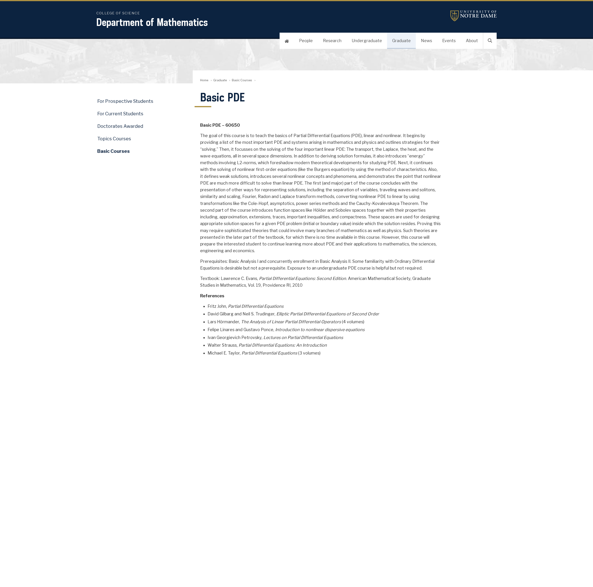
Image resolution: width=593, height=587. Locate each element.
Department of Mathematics (152, 22)
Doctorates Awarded (120, 126)
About (472, 40)
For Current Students (120, 113)
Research (332, 40)
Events (449, 40)
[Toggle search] (490, 41)
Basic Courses (242, 80)
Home (204, 80)
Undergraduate (367, 40)
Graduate (401, 40)
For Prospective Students (125, 101)
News (426, 40)
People (306, 40)
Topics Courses (114, 138)
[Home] (287, 41)
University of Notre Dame (473, 15)
